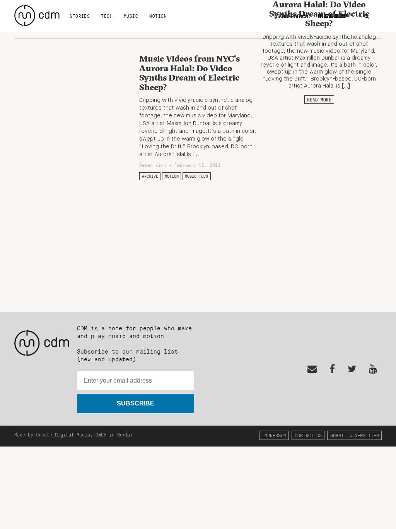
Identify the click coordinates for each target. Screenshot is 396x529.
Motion (158, 16)
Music (131, 16)
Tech (107, 16)
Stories (80, 16)
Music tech (196, 176)
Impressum (274, 435)
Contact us (308, 435)
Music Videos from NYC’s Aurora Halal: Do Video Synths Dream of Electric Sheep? (189, 73)
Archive (150, 176)
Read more (319, 99)
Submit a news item (354, 435)
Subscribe (135, 403)
